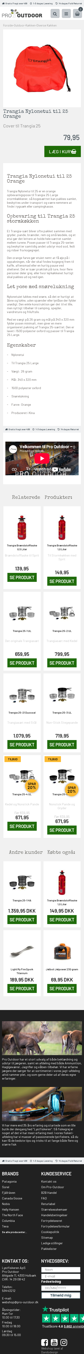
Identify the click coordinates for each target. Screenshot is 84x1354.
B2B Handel (49, 1192)
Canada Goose (12, 1198)
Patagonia (9, 1181)
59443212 (8, 1291)
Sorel (5, 1187)
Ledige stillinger (52, 1243)
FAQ (44, 1198)
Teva (5, 1226)
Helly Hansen (10, 1209)
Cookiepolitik (50, 1232)
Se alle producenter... (14, 1232)
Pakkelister (49, 1249)
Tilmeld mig (60, 1295)
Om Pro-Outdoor (52, 1187)
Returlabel (48, 1204)
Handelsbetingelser (54, 1215)
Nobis (6, 1204)
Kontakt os (48, 1181)
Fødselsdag (51, 1281)
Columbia (8, 1221)
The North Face (12, 1215)
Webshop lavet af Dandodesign (52, 1350)
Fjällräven (8, 1192)
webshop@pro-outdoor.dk (20, 1302)
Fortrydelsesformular (55, 1226)
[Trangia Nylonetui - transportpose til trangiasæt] (42, 68)
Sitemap (47, 1237)
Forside (8, 25)
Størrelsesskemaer (54, 1209)
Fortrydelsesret (51, 1221)
